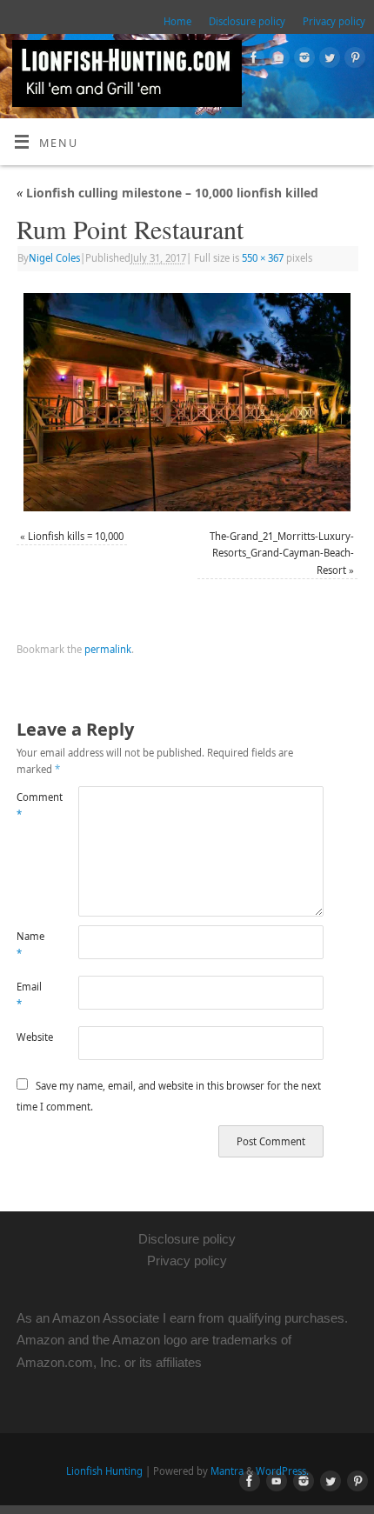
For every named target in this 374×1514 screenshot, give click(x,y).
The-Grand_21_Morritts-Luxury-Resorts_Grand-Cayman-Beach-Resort (282, 553)
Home (177, 21)
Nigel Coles (54, 257)
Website (32, 1037)
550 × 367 (263, 257)
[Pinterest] (352, 60)
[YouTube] (277, 60)
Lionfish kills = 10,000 (76, 536)
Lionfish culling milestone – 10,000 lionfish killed (167, 192)
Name (30, 944)
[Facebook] (251, 60)
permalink (107, 649)
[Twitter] (327, 60)
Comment (32, 805)
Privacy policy (334, 21)
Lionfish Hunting (104, 1470)
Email (29, 995)
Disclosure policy (247, 21)
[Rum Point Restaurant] (187, 402)
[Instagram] (302, 60)
